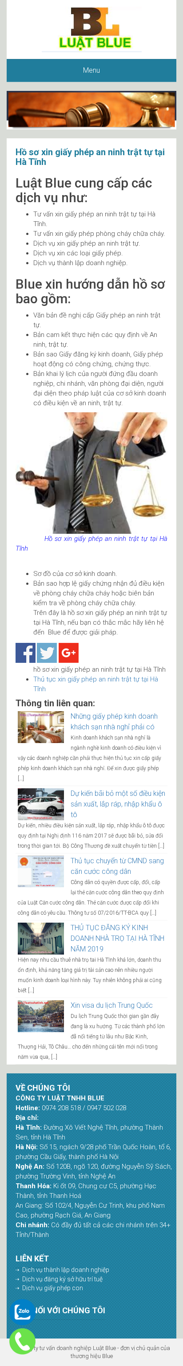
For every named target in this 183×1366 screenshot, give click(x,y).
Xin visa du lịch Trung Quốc (112, 1005)
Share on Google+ (69, 653)
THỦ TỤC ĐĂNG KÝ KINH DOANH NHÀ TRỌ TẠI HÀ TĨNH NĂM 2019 (117, 938)
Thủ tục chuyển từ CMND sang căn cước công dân (117, 866)
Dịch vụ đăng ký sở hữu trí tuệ (62, 1279)
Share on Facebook (26, 653)
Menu (91, 70)
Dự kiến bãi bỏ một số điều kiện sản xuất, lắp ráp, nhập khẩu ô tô (118, 804)
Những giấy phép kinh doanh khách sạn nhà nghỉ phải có (114, 721)
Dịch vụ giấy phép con (52, 1288)
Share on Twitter (47, 653)
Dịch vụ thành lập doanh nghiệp (65, 1269)
